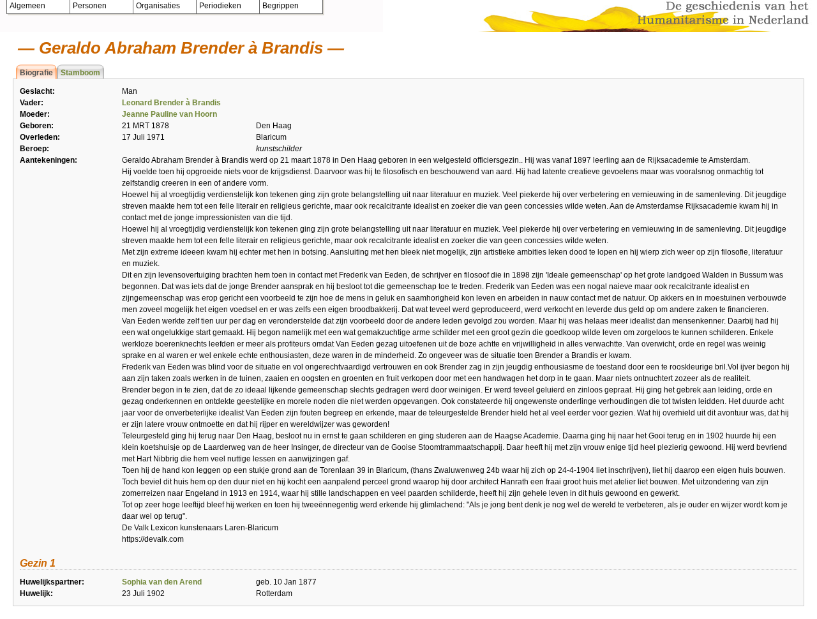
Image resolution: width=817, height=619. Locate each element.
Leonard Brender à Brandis (171, 102)
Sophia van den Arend (162, 582)
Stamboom (80, 72)
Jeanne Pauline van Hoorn (169, 114)
